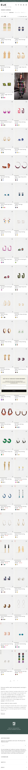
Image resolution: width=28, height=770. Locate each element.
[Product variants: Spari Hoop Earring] (12, 586)
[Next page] (17, 680)
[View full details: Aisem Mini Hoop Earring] (7, 659)
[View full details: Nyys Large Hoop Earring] (21, 165)
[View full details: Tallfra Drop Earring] (7, 28)
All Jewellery (4, 12)
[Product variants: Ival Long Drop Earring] (26, 504)
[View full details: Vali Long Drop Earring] (21, 659)
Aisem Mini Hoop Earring (7, 671)
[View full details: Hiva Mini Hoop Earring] (21, 302)
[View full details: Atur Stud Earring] (7, 165)
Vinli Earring (18, 561)
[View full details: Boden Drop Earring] (21, 604)
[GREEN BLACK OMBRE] (1, 454)
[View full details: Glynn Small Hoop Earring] (21, 357)
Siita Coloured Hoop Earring (7, 122)
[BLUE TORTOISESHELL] (18, 427)
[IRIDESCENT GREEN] (15, 262)
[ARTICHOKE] (3, 125)
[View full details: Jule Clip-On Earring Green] (21, 247)
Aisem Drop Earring (20, 534)
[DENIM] (3, 619)
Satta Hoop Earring (5, 506)
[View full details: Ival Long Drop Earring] (21, 495)
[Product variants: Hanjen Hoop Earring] (12, 339)
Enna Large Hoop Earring (7, 534)
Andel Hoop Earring (20, 451)
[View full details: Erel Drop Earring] (7, 357)
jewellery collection (11, 696)
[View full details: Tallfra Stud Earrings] (21, 28)
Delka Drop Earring (5, 424)
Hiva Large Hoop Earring (7, 259)
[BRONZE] (4, 509)
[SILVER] (17, 70)
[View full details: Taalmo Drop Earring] (7, 467)
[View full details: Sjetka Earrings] (21, 192)
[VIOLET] (1, 399)
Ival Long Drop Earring (20, 506)
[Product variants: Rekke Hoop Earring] (12, 147)
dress (18, 699)
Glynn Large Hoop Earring (21, 286)
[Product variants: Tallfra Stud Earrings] (26, 37)
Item (8, 16)
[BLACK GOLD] (3, 399)
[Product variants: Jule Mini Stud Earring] (26, 641)
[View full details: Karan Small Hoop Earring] (7, 604)
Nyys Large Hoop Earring (21, 176)
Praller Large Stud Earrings (7, 94)
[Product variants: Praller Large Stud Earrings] (12, 92)
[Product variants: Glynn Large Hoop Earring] (26, 284)
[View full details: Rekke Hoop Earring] (7, 137)
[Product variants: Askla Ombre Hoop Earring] (12, 449)
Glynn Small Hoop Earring (21, 369)
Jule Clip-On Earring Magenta (7, 286)
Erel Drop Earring (5, 369)
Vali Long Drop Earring (20, 671)
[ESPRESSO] (4, 125)
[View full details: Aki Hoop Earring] (21, 412)
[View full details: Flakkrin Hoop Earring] (21, 330)
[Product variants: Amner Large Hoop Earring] (26, 64)
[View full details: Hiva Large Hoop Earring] (7, 247)
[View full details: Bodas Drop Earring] (7, 220)
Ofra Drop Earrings (5, 67)
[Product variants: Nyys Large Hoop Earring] (26, 174)
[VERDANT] (4, 564)
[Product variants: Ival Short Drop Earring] (26, 476)
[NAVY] (3, 70)
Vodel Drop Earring (5, 396)
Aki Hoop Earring (19, 424)
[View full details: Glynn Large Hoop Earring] (21, 275)
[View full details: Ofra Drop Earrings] (7, 55)
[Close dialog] (26, 376)
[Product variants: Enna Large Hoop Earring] (12, 531)
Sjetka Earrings (19, 204)
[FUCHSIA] (1, 125)
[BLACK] (4, 317)
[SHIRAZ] (17, 207)
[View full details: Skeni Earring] (7, 302)
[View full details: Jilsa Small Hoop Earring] (7, 632)
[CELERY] (18, 125)
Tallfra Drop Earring (6, 39)
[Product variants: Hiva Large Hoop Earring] (12, 257)
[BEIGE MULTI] (3, 592)
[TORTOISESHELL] (4, 592)
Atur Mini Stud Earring (20, 149)
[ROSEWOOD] (3, 564)
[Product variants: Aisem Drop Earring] (26, 531)
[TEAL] (3, 152)
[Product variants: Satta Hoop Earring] (12, 504)
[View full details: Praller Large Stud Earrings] (7, 83)
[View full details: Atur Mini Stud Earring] (21, 137)
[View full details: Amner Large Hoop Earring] (21, 55)
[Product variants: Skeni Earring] (12, 312)
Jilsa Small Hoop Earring (7, 643)
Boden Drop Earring (20, 616)
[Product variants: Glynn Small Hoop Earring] (26, 367)
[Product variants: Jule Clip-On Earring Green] (26, 257)
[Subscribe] (25, 745)
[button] (12, 19)
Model (2, 16)
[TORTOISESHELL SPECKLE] (17, 344)
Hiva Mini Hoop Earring (21, 314)
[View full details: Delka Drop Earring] (7, 412)
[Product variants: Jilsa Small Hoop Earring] (12, 641)
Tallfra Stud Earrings (20, 39)
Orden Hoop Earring (20, 231)
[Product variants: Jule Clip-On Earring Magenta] (12, 284)
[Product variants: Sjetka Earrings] (26, 202)
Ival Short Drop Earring (21, 479)
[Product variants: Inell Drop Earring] (12, 559)
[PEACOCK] (15, 509)
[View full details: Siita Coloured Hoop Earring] (7, 110)
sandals (2, 700)
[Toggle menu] (26, 5)
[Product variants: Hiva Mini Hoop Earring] (26, 312)
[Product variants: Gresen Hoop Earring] (26, 119)
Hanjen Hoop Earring (6, 341)
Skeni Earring (4, 314)
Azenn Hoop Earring (20, 396)
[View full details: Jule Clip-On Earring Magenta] (7, 275)
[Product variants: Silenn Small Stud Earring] (12, 202)
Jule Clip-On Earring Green (21, 259)
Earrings (11, 12)
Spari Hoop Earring (5, 589)
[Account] (21, 5)
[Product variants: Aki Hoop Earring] (26, 421)
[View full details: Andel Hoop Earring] (21, 440)
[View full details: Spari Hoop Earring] (7, 577)
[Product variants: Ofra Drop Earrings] (12, 64)
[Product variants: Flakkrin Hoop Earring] (26, 339)
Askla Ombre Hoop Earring (7, 451)
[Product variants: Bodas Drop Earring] (12, 229)
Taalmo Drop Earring (6, 479)
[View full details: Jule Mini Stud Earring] (21, 632)
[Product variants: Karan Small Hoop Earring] (12, 614)
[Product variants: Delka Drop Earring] (12, 421)
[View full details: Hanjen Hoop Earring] (7, 330)
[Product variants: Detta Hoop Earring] (26, 586)
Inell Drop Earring (5, 561)
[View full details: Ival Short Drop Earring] (21, 467)
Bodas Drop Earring (6, 231)
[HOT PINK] (4, 97)
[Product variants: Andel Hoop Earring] (26, 449)
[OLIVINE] (1, 97)
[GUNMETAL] (15, 399)
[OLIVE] (4, 619)
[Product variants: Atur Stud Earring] (12, 174)
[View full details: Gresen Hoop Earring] (21, 110)
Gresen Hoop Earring (20, 122)
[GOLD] (1, 42)
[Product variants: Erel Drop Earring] (12, 367)
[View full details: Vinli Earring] (21, 550)
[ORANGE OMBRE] (3, 454)
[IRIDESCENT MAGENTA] (1, 289)
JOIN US (14, 390)
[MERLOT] (17, 509)
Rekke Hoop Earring (6, 149)
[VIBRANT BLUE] (3, 42)
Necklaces (17, 12)
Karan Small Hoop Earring (7, 616)
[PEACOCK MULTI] (1, 592)
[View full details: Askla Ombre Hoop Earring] (7, 440)
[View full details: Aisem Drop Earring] (21, 522)
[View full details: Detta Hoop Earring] (21, 577)
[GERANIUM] (15, 125)
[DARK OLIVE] (15, 289)
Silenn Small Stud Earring (7, 204)
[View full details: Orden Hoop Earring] (21, 220)
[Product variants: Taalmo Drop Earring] (12, 476)
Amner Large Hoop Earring (21, 67)
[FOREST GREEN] (3, 509)
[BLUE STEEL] (15, 207)
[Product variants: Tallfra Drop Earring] (12, 37)
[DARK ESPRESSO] (1, 427)
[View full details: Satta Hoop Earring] (7, 495)
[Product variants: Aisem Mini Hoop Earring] (12, 669)
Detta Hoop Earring (20, 589)
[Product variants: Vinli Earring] (26, 559)
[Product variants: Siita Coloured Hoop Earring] (12, 119)
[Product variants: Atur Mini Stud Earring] (26, 147)
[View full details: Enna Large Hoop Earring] (7, 522)
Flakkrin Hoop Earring (20, 341)
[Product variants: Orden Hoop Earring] (26, 229)
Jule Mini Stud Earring (20, 643)
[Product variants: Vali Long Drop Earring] (26, 669)
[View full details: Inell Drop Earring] (7, 550)
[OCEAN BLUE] (17, 125)
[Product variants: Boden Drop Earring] (26, 614)
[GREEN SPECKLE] (15, 344)
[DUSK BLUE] (15, 152)
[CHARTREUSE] (17, 482)
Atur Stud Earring (5, 176)
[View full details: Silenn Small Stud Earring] (7, 192)
